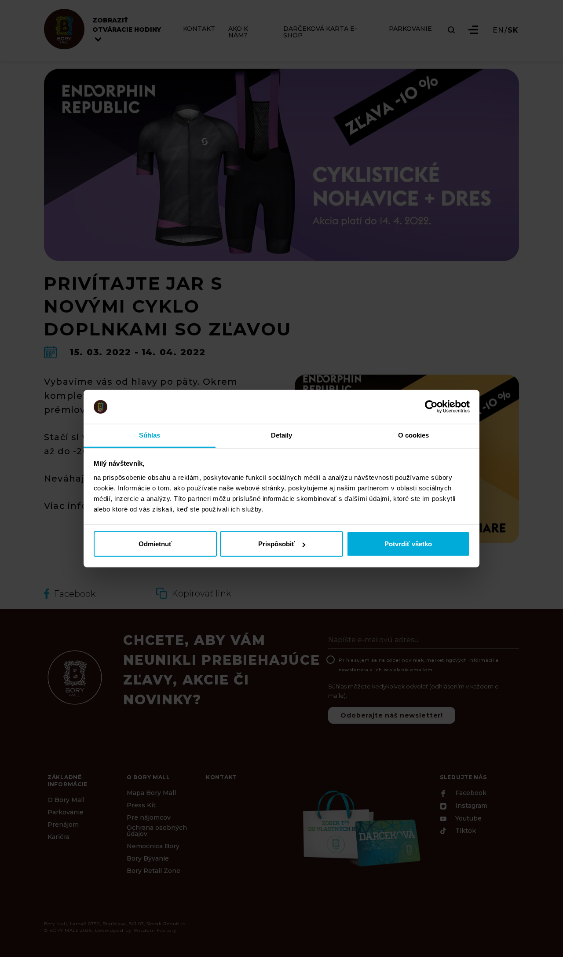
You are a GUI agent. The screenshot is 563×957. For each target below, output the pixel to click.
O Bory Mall (66, 800)
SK (513, 30)
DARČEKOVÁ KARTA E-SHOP (320, 32)
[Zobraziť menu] (473, 30)
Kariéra (58, 837)
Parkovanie (66, 812)
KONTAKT (199, 29)
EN (498, 30)
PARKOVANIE (410, 29)
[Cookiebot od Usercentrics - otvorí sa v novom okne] (431, 406)
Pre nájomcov (149, 817)
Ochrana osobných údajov (157, 830)
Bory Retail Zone (153, 871)
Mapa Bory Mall (151, 793)
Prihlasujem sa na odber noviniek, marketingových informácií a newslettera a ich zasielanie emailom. (419, 665)
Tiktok (464, 831)
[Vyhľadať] (451, 30)
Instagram (470, 806)
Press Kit (141, 805)
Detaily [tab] (281, 435)
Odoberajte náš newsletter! (391, 715)
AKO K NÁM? (238, 32)
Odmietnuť (155, 544)
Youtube (467, 818)
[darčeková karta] (361, 827)
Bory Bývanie (148, 858)
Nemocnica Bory (153, 846)
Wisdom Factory (155, 930)
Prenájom (63, 824)
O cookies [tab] (413, 435)
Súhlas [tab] (150, 435)
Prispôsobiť (276, 544)
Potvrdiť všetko (408, 544)
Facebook (469, 793)
